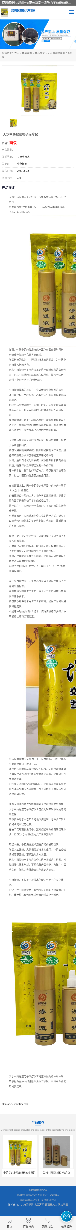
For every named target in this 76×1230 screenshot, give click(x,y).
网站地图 (63, 1204)
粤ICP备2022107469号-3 (48, 1195)
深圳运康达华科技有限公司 (31, 1200)
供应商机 (27, 53)
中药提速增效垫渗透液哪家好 (19, 1172)
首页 (16, 53)
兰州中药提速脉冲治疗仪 (56, 1172)
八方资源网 (27, 1204)
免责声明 (39, 1204)
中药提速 (40, 53)
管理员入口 (51, 1204)
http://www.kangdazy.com (15, 1104)
